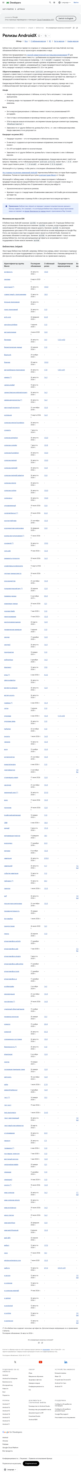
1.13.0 (46, 272)
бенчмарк (7, 340)
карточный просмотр (12, 408)
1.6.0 (46, 415)
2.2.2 (46, 513)
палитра (7, 888)
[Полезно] (73, 27)
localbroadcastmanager (12, 815)
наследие (7, 785)
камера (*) (8, 377)
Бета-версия (59, 41)
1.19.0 (46, 543)
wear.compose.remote (12, 1200)
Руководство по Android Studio (39, 1406)
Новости (5, 1388)
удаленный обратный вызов (14, 1009)
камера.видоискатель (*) (13, 400)
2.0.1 (45, 843)
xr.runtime (7, 1313)
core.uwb (7, 551)
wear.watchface (9, 1223)
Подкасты (6, 1395)
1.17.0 (46, 1245)
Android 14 (6, 1414)
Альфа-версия (72, 41)
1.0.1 (45, 1017)
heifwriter (7, 729)
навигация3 (8, 866)
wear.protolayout (10, 1208)
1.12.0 (46, 438)
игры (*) (7, 675)
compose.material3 (10, 468)
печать (6, 934)
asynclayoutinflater (10, 325)
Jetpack (21, 9)
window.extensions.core (12, 1260)
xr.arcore (7, 1275)
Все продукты (8, 1451)
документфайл (9, 611)
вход (6, 749)
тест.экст (7, 1105)
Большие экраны (60, 1373)
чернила (7, 742)
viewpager (7, 1172)
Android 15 (6, 1411)
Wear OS (58, 1376)
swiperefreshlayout (10, 1090)
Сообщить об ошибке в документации (62, 1410)
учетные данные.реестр (12, 573)
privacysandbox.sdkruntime (13, 964)
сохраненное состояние (13, 1039)
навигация (8, 858)
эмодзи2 (7, 645)
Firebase (5, 1444)
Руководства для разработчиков (40, 1409)
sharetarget (8, 1054)
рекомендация (9, 994)
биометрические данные (13, 347)
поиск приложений (11, 310)
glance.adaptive (9, 680)
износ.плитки (9, 1215)
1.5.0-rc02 (61, 340)
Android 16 (6, 1407)
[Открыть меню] (3, 2)
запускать (7, 1077)
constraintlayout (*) (11, 513)
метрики (7, 851)
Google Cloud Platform (10, 1448)
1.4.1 (45, 340)
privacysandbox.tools (11, 971)
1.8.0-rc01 (61, 370)
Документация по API (36, 1413)
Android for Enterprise (10, 1378)
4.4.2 (46, 675)
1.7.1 (45, 1141)
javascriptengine (10, 764)
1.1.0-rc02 (61, 716)
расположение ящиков (12, 622)
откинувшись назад (11, 777)
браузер (7, 362)
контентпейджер (10, 521)
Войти (76, 2)
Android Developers (9, 28)
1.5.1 (45, 1253)
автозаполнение (10, 332)
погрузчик (7, 808)
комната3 (7, 1032)
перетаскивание (10, 617)
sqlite (6, 1084)
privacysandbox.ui (10, 979)
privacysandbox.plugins (12, 956)
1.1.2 (45, 873)
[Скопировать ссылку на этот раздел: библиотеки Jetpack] (24, 246)
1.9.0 (45, 667)
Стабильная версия (38, 41)
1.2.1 (45, 604)
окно (6, 1253)
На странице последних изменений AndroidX (20, 173)
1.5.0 (46, 1039)
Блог (4, 1392)
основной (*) (9, 543)
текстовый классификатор (14, 1126)
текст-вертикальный (11, 1118)
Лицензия (23, 1458)
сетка (6, 708)
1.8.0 (46, 294)
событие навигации (11, 873)
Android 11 (6, 1424)
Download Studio (34, 1416)
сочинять (7, 430)
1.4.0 (46, 468)
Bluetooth (7, 355)
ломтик (6, 1062)
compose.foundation (11, 453)
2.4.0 (46, 1113)
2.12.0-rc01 (62, 1268)
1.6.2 (45, 377)
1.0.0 (46, 408)
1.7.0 (45, 370)
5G (30, 1390)
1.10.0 (46, 287)
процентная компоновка (13, 904)
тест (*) (7, 1097)
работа (7, 1268)
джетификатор (9, 770)
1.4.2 (45, 660)
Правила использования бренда (40, 1458)
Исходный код (8, 1385)
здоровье (7, 716)
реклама (7, 279)
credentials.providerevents (13, 566)
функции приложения (12, 302)
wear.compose (9, 1193)
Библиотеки (40, 28)
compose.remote (10, 483)
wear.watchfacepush (11, 1230)
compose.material (10, 460)
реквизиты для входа (12, 558)
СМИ (5, 823)
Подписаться (31, 1463)
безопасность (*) (10, 1047)
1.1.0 (45, 310)
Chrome (5, 1441)
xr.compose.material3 (11, 1291)
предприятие (9, 652)
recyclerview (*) (9, 1002)
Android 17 (6, 1404)
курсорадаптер (10, 581)
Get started (8, 9)
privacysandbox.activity (12, 941)
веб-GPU (7, 1238)
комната (7, 1024)
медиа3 (6, 828)
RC (50, 41)
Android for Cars (60, 1383)
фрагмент (7, 667)
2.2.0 (46, 317)
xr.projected (8, 1306)
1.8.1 (45, 836)
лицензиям (46, 1349)
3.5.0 (46, 596)
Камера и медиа (34, 1383)
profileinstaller (9, 986)
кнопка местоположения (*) (14, 536)
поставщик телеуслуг (12, 1154)
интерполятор (9, 757)
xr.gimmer (7, 1298)
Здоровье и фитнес (35, 1380)
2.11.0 (46, 792)
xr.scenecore (8, 1321)
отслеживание (9, 1133)
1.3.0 (45, 332)
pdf (5, 896)
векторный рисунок (11, 1159)
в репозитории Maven (47, 175)
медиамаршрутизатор (12, 836)
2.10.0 (46, 858)
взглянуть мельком (10, 688)
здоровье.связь (9, 721)
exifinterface (8, 660)
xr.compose (8, 1283)
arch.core (7, 317)
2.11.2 (46, 1268)
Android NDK (33, 1419)
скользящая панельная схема (14, 1069)
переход (7, 1141)
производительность (11, 911)
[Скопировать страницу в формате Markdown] (46, 36)
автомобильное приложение (14, 370)
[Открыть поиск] (50, 2)
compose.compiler (10, 445)
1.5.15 (46, 445)
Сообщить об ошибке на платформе (63, 1405)
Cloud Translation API (45, 20)
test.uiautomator (10, 1113)
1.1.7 (45, 866)
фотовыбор (8, 919)
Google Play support (61, 1414)
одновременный (10, 506)
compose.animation (11, 438)
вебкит (6, 1245)
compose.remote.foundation (14, 423)
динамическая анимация (13, 630)
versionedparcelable (11, 1164)
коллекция (8, 415)
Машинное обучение (36, 1376)
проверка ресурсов (11, 1017)
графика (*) (8, 703)
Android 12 (6, 1421)
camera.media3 (9, 385)
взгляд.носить (9, 695)
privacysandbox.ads (11, 949)
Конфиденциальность (36, 1386)
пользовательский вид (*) (13, 588)
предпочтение (9, 926)
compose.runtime (10, 490)
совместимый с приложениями (15, 294)
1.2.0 (46, 588)
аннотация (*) (9, 287)
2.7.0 (46, 1084)
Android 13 (6, 1417)
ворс (6, 800)
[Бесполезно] (76, 27)
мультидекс (8, 843)
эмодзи (6, 637)
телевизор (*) (9, 1148)
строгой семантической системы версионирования (46, 55)
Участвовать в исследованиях (65, 1417)
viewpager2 (8, 1180)
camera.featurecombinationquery (15, 392)
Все (26, 41)
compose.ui (8, 498)
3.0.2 (46, 1032)
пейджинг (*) (8, 881)
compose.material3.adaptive (14, 475)
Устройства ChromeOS (63, 1380)
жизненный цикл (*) (11, 792)
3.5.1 (45, 881)
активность (8, 272)
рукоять (7, 736)
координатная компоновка (14, 528)
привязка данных (10, 596)
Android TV (58, 1386)
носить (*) (7, 1185)
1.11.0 (46, 828)
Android (5, 1375)
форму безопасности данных (35, 211)
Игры (30, 1373)
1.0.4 (46, 703)
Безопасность (7, 1382)
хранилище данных (11, 604)
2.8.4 (46, 1024)
